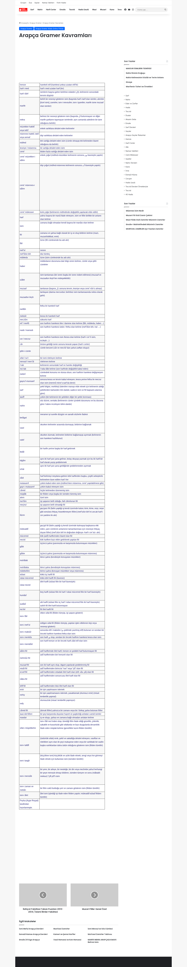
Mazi (94, 9)
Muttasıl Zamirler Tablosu (100, 934)
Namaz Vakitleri (48, 3)
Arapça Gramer (36, 23)
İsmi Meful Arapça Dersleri (31, 928)
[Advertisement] (68, 61)
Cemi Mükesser (132, 155)
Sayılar (37, 3)
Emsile (63, 9)
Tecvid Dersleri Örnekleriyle (137, 187)
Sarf (32, 9)
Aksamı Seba (131, 119)
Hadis (128, 107)
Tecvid (72, 9)
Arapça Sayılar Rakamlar (136, 135)
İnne (120, 9)
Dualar (128, 115)
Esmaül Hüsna (131, 175)
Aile (127, 147)
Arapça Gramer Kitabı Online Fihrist (49, 29)
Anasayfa (24, 23)
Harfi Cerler (51, 9)
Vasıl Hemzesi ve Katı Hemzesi (67, 939)
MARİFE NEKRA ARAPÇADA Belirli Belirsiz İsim (102, 940)
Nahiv (40, 9)
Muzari (103, 9)
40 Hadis (129, 194)
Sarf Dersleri (131, 127)
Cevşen (23, 3)
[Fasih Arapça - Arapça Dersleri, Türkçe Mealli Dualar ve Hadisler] (23, 9)
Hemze (128, 139)
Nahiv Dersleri (131, 163)
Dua (30, 3)
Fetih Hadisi (61, 3)
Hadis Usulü (83, 9)
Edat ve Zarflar (132, 104)
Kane (112, 9)
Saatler (128, 159)
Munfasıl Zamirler (61, 928)
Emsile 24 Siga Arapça (29, 939)
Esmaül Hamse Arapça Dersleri (33, 934)
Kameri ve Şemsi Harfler (64, 934)
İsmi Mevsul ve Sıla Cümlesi (100, 928)
